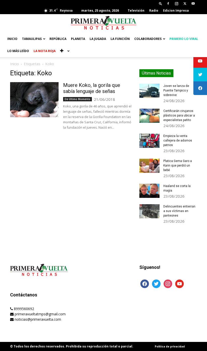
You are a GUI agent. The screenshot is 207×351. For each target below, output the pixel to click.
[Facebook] (168, 3)
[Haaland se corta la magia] (149, 191)
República (57, 39)
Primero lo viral (183, 39)
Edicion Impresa (176, 10)
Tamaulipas (32, 39)
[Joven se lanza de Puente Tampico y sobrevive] (149, 91)
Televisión (136, 10)
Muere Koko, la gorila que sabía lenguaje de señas (91, 88)
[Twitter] (185, 3)
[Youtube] (193, 3)
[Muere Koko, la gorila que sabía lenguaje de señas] (34, 99)
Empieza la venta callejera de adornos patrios (177, 140)
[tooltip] (200, 61)
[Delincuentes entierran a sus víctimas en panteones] (149, 211)
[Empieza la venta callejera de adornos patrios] (149, 141)
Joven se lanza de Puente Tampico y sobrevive (176, 90)
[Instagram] (176, 3)
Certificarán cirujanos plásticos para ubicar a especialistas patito (179, 115)
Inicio (12, 39)
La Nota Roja (45, 51)
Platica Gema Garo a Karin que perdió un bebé (177, 165)
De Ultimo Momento (77, 99)
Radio (153, 10)
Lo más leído (18, 51)
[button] (160, 3)
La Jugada (98, 39)
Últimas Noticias (156, 73)
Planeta (78, 39)
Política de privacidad (170, 346)
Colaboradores (148, 39)
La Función (120, 39)
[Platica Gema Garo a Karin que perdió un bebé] (149, 166)
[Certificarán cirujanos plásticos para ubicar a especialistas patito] (149, 116)
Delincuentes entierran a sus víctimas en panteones (179, 211)
